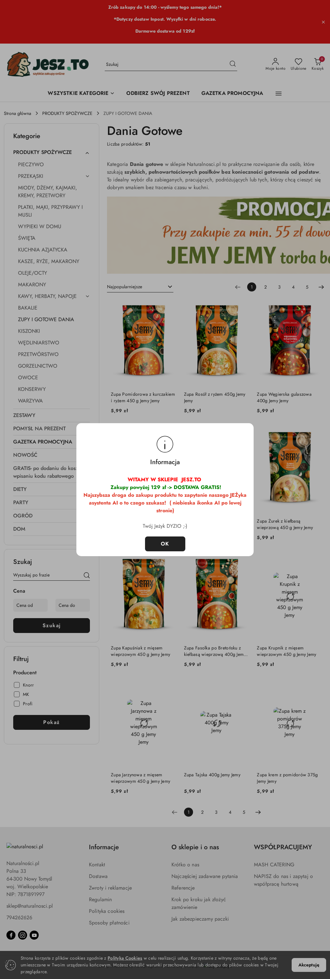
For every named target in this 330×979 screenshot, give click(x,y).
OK (165, 543)
